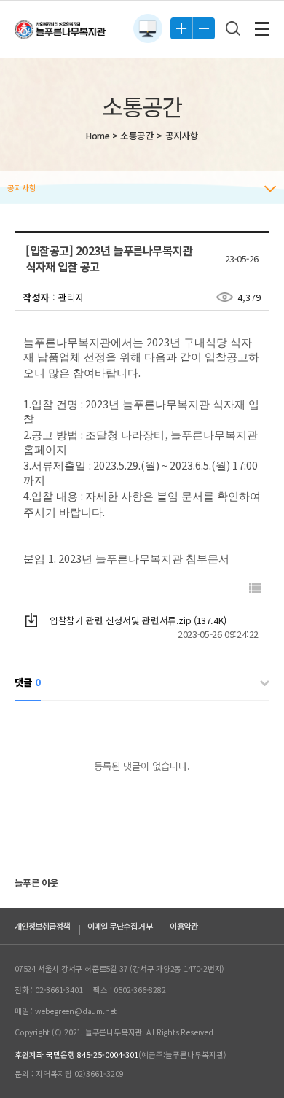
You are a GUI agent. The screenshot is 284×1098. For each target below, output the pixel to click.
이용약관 (183, 926)
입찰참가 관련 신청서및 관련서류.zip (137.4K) (138, 620)
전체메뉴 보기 (262, 29)
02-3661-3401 (58, 989)
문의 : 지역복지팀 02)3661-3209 (69, 1073)
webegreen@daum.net (76, 1010)
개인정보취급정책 (42, 926)
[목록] (255, 588)
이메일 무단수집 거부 (120, 926)
